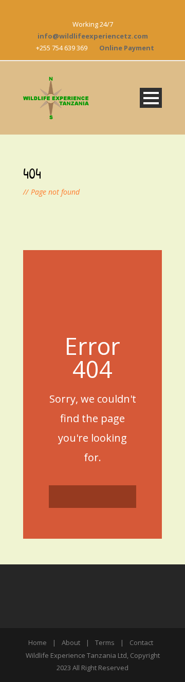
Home (37, 642)
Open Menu (151, 98)
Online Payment (126, 47)
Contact (141, 642)
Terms (105, 642)
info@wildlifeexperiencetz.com (93, 36)
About (71, 642)
